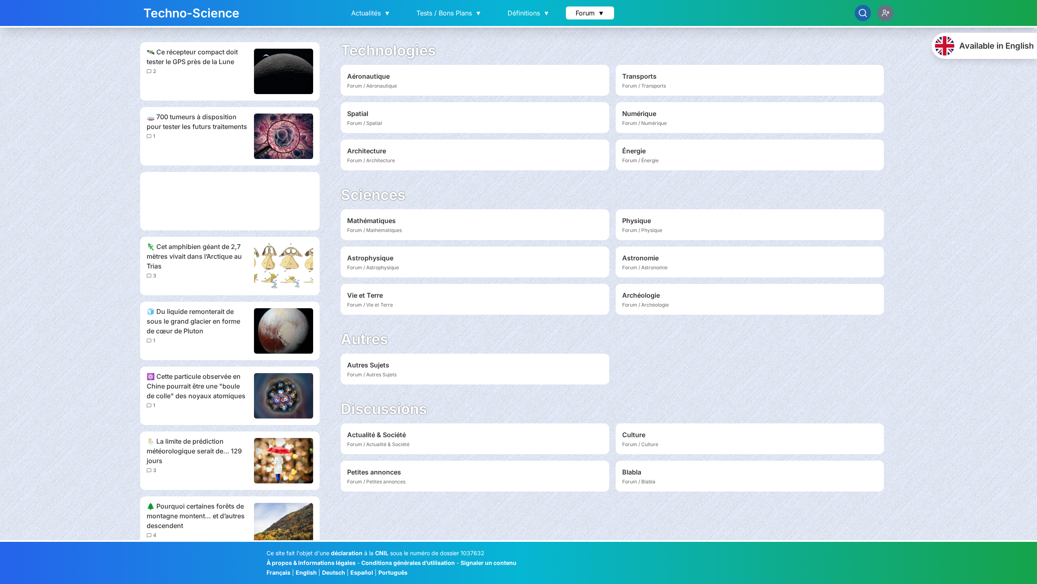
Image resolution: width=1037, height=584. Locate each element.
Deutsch (333, 572)
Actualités (370, 13)
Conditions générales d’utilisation (408, 562)
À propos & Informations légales (311, 562)
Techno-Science (191, 13)
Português (393, 572)
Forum (590, 13)
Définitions (529, 13)
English (306, 572)
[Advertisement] (230, 201)
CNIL (381, 553)
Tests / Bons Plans (449, 13)
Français (278, 572)
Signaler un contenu (488, 562)
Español (361, 572)
